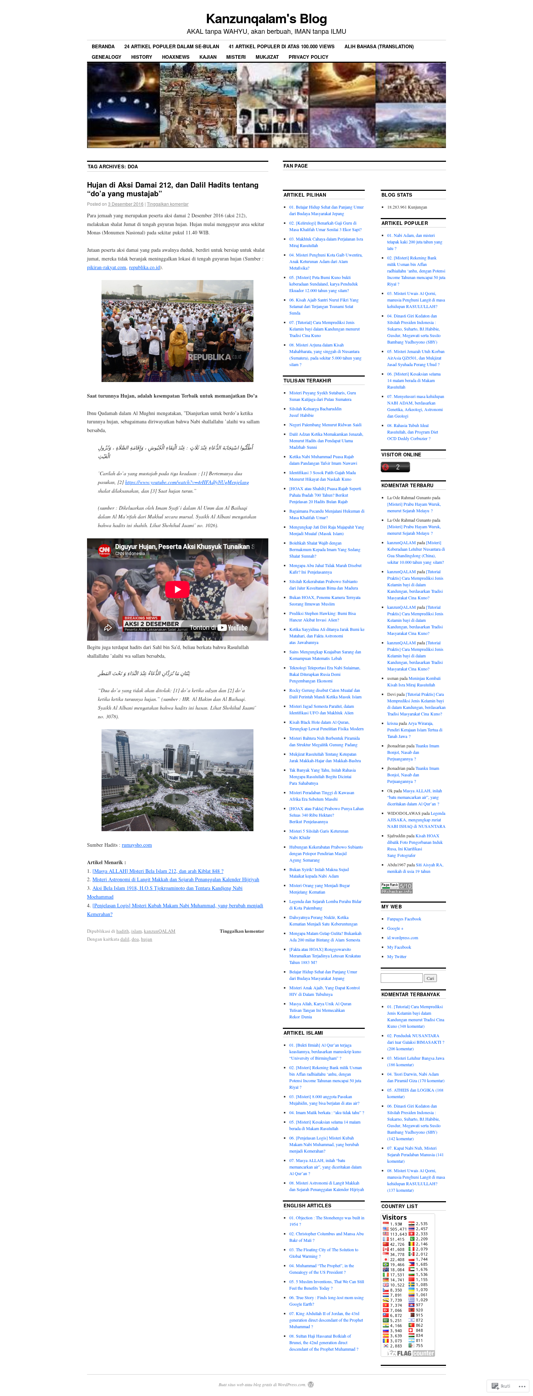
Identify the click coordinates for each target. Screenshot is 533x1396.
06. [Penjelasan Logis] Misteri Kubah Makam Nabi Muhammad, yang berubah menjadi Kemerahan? (324, 1144)
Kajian (207, 56)
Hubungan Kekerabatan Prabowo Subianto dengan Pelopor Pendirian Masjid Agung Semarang (326, 853)
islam (136, 931)
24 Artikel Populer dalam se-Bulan (171, 46)
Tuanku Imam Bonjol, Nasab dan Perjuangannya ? (413, 752)
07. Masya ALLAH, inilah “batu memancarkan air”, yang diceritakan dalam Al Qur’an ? (325, 1166)
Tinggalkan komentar (168, 204)
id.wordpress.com (402, 937)
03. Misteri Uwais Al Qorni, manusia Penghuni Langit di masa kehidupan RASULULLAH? (416, 299)
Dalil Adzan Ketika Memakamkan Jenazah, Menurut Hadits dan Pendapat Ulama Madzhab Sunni (326, 440)
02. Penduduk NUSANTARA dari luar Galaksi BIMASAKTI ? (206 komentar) (415, 1041)
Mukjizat (267, 56)
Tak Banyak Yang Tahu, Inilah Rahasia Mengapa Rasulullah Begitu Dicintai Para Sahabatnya (322, 776)
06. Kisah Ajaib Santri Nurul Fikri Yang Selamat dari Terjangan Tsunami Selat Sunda (324, 306)
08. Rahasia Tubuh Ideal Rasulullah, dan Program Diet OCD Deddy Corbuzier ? (412, 431)
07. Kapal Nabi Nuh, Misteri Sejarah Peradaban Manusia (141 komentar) (415, 1154)
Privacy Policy (309, 56)
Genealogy (106, 56)
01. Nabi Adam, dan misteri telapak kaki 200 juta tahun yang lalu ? (414, 241)
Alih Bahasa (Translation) (379, 46)
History (141, 56)
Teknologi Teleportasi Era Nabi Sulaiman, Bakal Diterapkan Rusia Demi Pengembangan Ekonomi (324, 674)
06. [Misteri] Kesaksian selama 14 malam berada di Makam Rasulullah (414, 380)
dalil (124, 939)
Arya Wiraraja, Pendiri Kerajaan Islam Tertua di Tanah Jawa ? (414, 729)
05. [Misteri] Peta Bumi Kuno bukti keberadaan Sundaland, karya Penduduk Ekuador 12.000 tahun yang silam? (323, 283)
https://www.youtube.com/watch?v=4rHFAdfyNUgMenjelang (187, 482)
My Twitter (396, 956)
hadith (122, 931)
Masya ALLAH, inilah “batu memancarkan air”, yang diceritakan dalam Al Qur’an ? (414, 797)
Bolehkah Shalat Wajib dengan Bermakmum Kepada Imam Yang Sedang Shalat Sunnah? (324, 549)
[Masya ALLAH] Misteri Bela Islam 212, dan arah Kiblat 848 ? (157, 870)
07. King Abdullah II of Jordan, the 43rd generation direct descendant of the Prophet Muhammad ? (326, 1319)
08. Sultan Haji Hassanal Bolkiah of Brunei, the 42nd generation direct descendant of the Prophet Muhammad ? (323, 1342)
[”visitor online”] (395, 470)
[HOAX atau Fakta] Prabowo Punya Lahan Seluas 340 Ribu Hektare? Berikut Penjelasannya (326, 814)
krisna (392, 723)
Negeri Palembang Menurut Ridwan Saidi (325, 424)
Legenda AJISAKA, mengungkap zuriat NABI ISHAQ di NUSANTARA (416, 819)
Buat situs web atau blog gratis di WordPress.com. (262, 1384)
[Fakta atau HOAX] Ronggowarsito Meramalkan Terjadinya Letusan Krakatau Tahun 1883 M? (325, 955)
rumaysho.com (137, 844)
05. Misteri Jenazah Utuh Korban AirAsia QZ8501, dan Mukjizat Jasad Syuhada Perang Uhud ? (416, 357)
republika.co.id (144, 267)
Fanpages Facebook (404, 918)
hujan (146, 939)
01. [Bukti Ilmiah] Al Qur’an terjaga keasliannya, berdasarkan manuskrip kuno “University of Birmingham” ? (325, 1051)
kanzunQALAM (159, 931)
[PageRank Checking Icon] (397, 892)
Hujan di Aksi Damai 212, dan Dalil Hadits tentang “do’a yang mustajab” (173, 188)
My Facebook (399, 947)
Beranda (103, 46)
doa (135, 939)
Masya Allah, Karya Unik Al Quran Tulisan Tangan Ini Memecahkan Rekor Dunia (320, 1010)
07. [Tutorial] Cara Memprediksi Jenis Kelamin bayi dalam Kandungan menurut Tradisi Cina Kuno (324, 328)
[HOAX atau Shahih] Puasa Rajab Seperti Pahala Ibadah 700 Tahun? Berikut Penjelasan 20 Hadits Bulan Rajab (325, 494)
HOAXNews (176, 56)
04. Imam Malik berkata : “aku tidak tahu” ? (326, 1112)
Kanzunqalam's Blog (266, 17)
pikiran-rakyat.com (106, 267)
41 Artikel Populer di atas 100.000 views (282, 46)
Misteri (236, 56)
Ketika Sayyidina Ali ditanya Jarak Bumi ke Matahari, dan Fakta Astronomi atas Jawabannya (326, 635)
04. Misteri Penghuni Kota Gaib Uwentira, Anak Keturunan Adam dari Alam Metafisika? (326, 261)
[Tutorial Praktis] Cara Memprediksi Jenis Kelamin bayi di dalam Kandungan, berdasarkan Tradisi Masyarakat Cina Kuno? (415, 584)
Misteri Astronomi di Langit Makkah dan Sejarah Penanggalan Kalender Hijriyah (175, 879)
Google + (395, 928)
